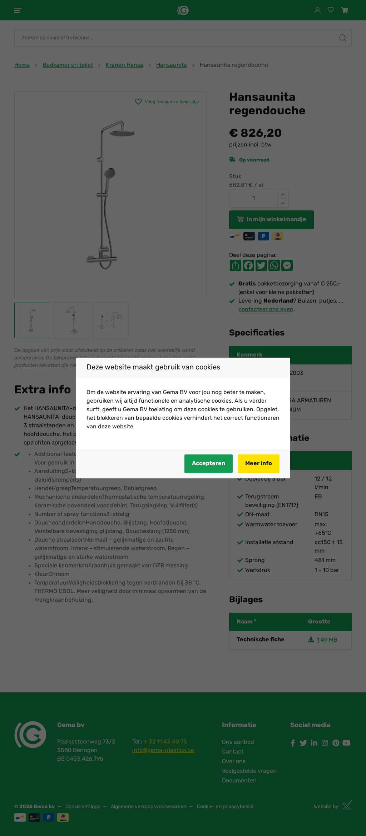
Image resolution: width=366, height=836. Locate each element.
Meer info (258, 464)
